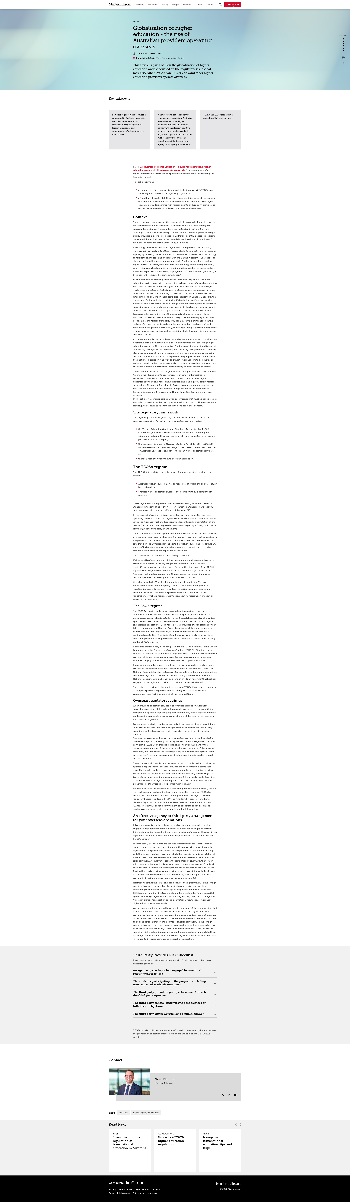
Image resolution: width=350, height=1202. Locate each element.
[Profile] (129, 1081)
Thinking (164, 4)
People (175, 4)
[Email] (235, 1095)
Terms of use (125, 1189)
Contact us (116, 1182)
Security (155, 1189)
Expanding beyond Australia (146, 1112)
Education (123, 1112)
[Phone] (223, 1095)
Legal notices (142, 1189)
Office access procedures (145, 1193)
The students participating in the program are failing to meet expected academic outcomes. (171, 984)
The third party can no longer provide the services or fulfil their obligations (169, 1005)
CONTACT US (233, 5)
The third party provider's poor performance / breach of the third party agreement (171, 994)
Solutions (152, 4)
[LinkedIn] (230, 1095)
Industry (140, 4)
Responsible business (119, 1193)
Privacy (112, 1189)
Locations (187, 4)
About (199, 4)
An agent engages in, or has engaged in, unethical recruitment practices (167, 973)
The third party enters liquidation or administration (168, 1014)
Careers (209, 4)
